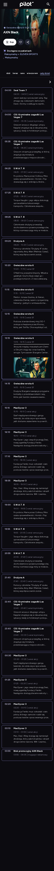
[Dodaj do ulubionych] (20, 42)
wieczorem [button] (32, 73)
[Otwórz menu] (5, 4)
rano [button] (22, 73)
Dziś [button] (8, 73)
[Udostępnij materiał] (28, 42)
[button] (50, 82)
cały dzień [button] (45, 73)
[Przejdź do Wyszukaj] (48, 4)
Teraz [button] (15, 73)
